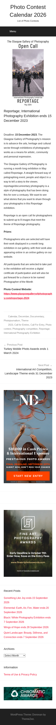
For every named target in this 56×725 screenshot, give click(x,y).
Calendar (12, 316)
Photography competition (25, 328)
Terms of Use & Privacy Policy (20, 674)
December (23, 316)
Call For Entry (37, 324)
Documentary (37, 316)
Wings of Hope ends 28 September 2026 (26, 627)
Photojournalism (12, 320)
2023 (10, 324)
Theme (24, 320)
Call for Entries (21, 324)
